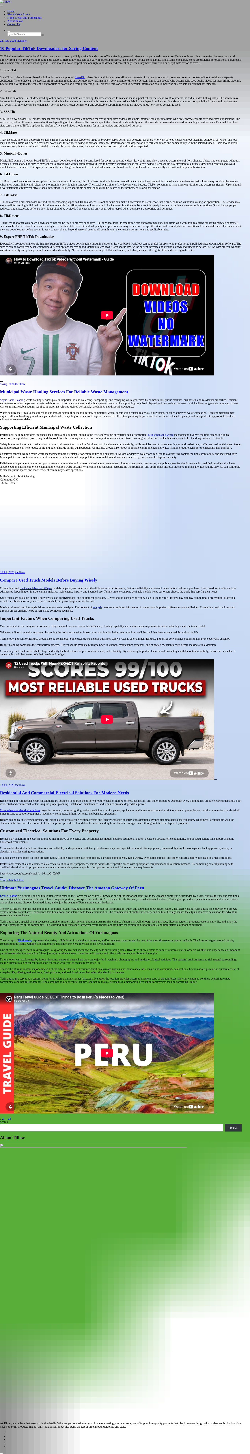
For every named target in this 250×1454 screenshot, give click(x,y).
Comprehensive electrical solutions (20, 810)
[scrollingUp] (1, 1453)
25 (9, 1118)
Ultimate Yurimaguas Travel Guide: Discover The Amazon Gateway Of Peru (72, 887)
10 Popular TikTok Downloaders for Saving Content (49, 48)
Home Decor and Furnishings (24, 17)
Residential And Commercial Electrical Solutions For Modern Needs (64, 792)
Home (10, 11)
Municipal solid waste (160, 434)
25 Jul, (7, 572)
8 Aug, (7, 384)
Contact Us (13, 24)
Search (4, 1121)
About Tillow (15, 21)
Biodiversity (25, 940)
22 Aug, (8, 40)
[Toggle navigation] (1, 5)
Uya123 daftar (8, 895)
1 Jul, (6, 880)
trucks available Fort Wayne (36, 588)
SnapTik (80, 77)
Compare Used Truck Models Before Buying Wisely (48, 580)
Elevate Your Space (18, 14)
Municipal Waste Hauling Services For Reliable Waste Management (64, 391)
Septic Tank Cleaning (12, 399)
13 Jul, (7, 784)
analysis (97, 607)
